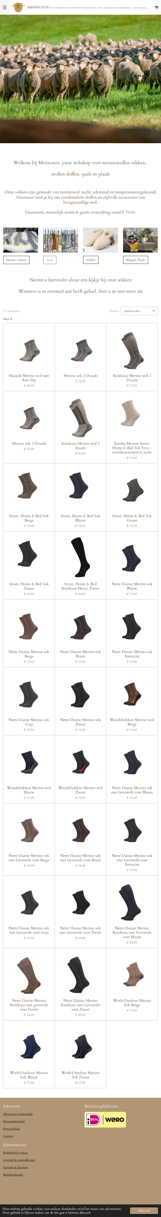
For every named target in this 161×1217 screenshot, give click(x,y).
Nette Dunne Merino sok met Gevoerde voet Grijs (29, 930)
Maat (7, 319)
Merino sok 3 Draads (29, 443)
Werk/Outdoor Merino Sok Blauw (29, 1075)
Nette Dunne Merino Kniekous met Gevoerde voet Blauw (132, 932)
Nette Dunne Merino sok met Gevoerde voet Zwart (80, 930)
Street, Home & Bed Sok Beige (29, 518)
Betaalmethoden (13, 1175)
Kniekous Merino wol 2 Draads (132, 378)
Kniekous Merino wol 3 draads (80, 445)
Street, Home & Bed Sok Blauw (80, 518)
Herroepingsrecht (14, 1121)
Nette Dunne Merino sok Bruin (80, 654)
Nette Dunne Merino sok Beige (29, 654)
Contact (8, 1136)
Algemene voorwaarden (18, 1114)
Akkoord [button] (144, 1211)
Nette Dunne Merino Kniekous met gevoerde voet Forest (29, 1005)
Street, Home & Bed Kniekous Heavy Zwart (80, 586)
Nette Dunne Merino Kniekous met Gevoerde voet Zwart (80, 1005)
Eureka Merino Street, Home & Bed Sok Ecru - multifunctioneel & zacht (132, 448)
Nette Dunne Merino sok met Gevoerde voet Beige (29, 858)
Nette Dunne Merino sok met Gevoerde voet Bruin (80, 858)
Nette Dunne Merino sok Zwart (80, 722)
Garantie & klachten (15, 1167)
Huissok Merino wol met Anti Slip (29, 378)
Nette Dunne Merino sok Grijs (29, 722)
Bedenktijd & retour (15, 1153)
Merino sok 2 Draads (80, 376)
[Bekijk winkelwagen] (156, 7)
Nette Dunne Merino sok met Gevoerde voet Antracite (132, 860)
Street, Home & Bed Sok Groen (132, 518)
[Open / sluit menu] (4, 7)
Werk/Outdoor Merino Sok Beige (132, 1002)
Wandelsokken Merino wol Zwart (80, 790)
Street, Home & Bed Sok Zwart (29, 586)
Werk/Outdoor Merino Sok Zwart (80, 1075)
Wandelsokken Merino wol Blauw (29, 790)
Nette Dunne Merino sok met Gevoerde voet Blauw (132, 790)
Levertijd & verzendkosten (19, 1160)
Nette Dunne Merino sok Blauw (132, 586)
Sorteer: (114, 311)
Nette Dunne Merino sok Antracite (132, 654)
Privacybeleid (11, 1129)
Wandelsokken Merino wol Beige (132, 722)
